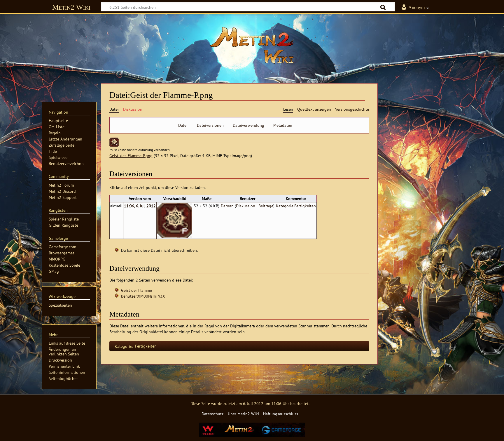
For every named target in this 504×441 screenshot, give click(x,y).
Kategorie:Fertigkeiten (296, 206)
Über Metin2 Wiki (243, 413)
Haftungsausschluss (280, 413)
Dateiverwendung (248, 125)
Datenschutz (212, 413)
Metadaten (282, 125)
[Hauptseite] (252, 45)
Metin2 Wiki (71, 7)
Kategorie (123, 346)
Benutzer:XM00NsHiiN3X (143, 296)
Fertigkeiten (146, 346)
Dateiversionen (210, 125)
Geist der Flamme (136, 290)
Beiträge (265, 206)
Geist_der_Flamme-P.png (131, 155)
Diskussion (245, 206)
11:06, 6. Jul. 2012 (140, 206)
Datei (183, 125)
